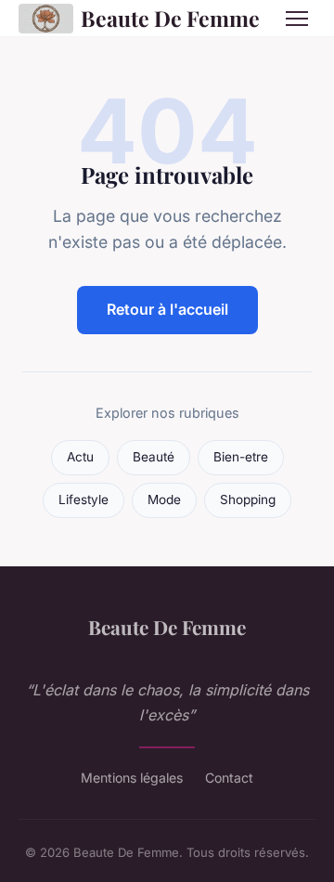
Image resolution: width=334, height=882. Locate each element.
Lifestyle (83, 499)
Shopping (248, 499)
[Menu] (296, 18)
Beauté (153, 456)
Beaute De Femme (168, 18)
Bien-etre (240, 456)
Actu (80, 456)
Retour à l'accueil (167, 309)
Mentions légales (132, 777)
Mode (164, 499)
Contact (229, 777)
